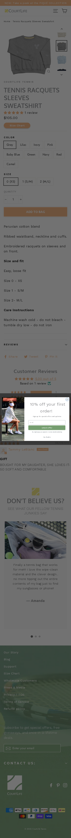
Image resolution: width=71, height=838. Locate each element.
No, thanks (46, 437)
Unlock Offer (46, 428)
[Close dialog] (67, 399)
